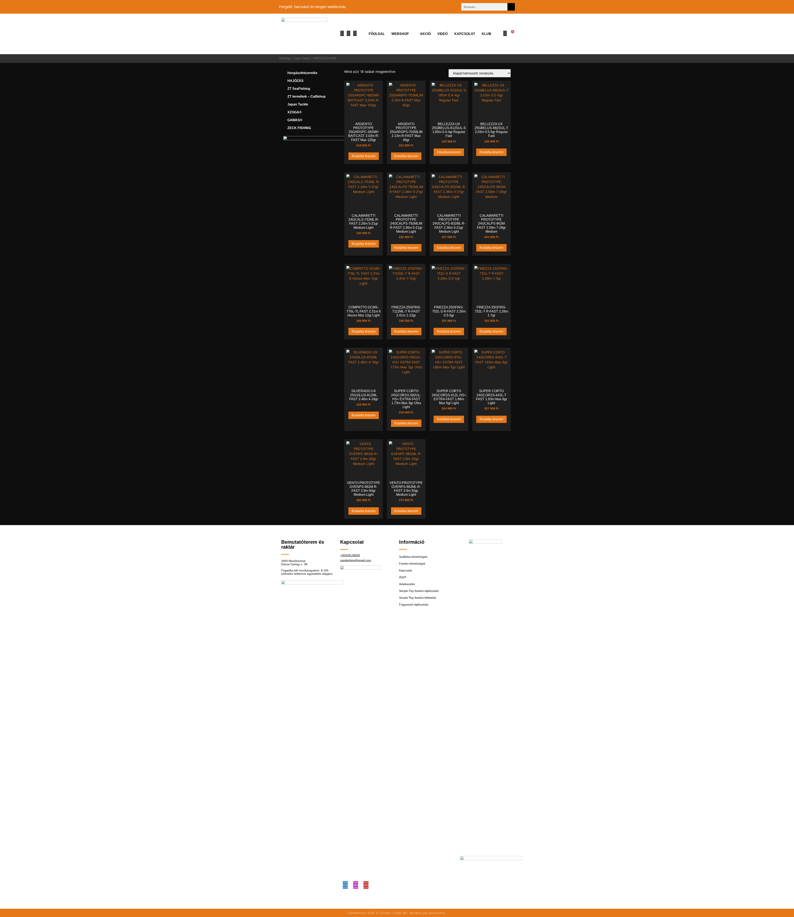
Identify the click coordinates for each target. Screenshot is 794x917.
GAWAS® (294, 120)
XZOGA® (294, 112)
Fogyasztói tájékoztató (413, 604)
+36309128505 (350, 555)
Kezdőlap (285, 58)
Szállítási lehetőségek (413, 556)
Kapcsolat (464, 34)
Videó (442, 34)
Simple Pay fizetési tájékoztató (419, 591)
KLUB (486, 34)
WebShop (400, 34)
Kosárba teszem (363, 156)
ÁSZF (403, 577)
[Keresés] (511, 7)
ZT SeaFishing (298, 88)
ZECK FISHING (299, 128)
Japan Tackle (301, 58)
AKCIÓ (425, 34)
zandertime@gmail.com (355, 560)
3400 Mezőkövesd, (293, 561)
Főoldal (377, 34)
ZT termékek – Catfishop (306, 96)
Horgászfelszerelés (302, 73)
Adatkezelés (407, 584)
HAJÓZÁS (295, 81)
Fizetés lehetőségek (412, 563)
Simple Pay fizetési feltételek (417, 597)
